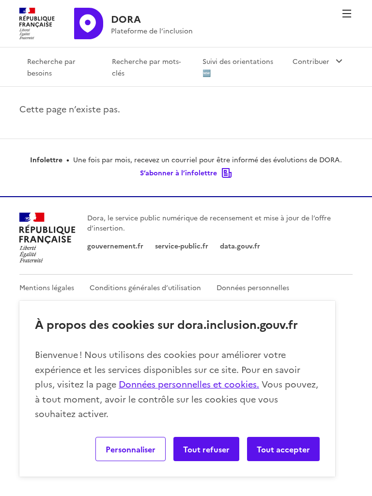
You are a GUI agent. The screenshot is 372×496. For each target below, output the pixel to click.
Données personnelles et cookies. (189, 384)
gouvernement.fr (115, 245)
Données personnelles (253, 287)
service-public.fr (181, 245)
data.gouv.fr (240, 245)
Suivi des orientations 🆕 (237, 67)
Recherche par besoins (51, 67)
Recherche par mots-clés (146, 67)
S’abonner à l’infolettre (178, 172)
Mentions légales (46, 287)
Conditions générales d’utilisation (145, 287)
